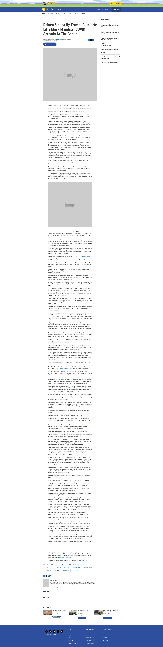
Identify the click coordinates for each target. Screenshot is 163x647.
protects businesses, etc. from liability (77, 258)
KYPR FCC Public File (107, 632)
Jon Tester (58, 567)
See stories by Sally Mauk (57, 587)
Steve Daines (86, 564)
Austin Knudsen (76, 567)
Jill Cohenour (75, 570)
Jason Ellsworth (66, 570)
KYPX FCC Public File (107, 637)
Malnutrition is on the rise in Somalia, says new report (109, 63)
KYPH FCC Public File (90, 643)
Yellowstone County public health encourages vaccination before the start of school (110, 25)
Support (58, 13)
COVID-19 (49, 570)
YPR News (64, 564)
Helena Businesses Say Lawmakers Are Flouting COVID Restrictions (85, 612)
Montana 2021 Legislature (49, 20)
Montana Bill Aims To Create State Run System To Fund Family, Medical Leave (110, 612)
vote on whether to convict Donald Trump (79, 114)
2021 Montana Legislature (74, 564)
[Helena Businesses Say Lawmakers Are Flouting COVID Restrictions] (73, 612)
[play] (44, 9)
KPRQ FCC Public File (90, 632)
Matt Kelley (57, 570)
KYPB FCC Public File (90, 635)
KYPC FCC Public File (90, 637)
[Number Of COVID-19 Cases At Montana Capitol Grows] (47, 612)
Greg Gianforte (67, 567)
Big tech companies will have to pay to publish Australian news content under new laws (109, 51)
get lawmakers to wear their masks (63, 368)
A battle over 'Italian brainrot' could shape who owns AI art (109, 39)
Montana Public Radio (81, 560)
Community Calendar (68, 13)
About (70, 637)
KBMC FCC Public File (90, 629)
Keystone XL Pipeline (87, 567)
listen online (69, 557)
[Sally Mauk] (46, 583)
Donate (118, 3)
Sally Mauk (57, 39)
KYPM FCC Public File (107, 629)
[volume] (47, 9)
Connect (77, 13)
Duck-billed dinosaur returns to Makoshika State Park (108, 44)
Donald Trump (50, 567)
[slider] (49, 9)
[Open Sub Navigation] (45, 13)
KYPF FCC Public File (90, 640)
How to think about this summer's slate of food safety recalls (110, 57)
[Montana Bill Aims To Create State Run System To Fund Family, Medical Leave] (98, 612)
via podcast (61, 557)
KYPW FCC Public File (107, 635)
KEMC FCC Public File (73, 643)
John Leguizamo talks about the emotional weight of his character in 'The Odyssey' (110, 32)
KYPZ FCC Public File (107, 640)
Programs (50, 13)
